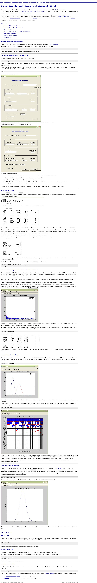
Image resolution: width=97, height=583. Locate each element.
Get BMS (11, 2)
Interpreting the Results (9, 29)
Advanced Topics (7, 37)
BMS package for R (44, 14)
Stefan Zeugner (15, 582)
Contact (92, 1)
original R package (50, 573)
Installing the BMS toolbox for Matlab (11, 25)
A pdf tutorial (6, 578)
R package (35, 18)
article (59, 468)
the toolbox (28, 12)
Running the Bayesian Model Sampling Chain (13, 27)
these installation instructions (55, 44)
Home (4, 2)
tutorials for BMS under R (64, 16)
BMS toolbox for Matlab (60, 9)
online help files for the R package (13, 576)
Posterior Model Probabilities (10, 33)
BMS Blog (48, 2)
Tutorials (29, 2)
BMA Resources (39, 2)
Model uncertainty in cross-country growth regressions (33, 11)
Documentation (20, 2)
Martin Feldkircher (8, 582)
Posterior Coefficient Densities (10, 35)
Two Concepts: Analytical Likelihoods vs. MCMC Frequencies (17, 31)
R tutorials (73, 18)
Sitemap (88, 1)
